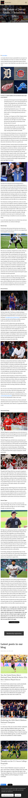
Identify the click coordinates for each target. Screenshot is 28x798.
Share (4, 784)
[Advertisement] (14, 37)
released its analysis (19, 768)
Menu (26, 2)
